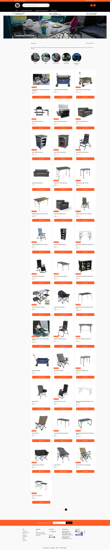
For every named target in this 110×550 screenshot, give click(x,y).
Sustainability (25, 536)
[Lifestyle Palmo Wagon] (41, 362)
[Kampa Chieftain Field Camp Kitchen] (63, 113)
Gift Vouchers (25, 531)
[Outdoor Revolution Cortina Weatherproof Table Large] (85, 299)
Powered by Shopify (63, 547)
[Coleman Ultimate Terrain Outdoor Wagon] (85, 81)
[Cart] (94, 5)
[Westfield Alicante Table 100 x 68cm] (85, 175)
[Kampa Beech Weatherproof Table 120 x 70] (85, 330)
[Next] (66, 509)
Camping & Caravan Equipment (41, 10)
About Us (24, 533)
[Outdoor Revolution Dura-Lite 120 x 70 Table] (41, 205)
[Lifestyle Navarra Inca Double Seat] (41, 457)
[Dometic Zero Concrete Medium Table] (63, 175)
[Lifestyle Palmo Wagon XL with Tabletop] (63, 81)
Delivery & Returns (26, 532)
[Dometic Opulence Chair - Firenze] (63, 393)
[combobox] (35, 5)
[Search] (47, 5)
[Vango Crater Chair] (63, 457)
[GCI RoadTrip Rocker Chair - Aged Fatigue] (85, 457)
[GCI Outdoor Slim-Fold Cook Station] (41, 299)
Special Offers (54, 10)
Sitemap (57, 547)
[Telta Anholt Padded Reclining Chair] (85, 144)
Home (15, 33)
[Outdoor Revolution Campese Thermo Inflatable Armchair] (41, 331)
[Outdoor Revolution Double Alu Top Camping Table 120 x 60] (85, 425)
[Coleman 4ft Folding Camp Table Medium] (63, 425)
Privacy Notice (52, 547)
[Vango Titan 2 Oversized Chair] (63, 299)
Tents (16, 10)
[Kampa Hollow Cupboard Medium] (63, 144)
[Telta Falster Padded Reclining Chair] (63, 330)
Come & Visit (25, 540)
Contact (24, 539)
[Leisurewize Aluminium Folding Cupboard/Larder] (85, 268)
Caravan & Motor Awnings (26, 10)
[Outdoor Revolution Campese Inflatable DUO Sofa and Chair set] (41, 82)
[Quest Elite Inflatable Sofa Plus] (41, 175)
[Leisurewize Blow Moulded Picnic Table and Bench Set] (85, 237)
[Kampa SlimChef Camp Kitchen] (41, 113)
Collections (19, 33)
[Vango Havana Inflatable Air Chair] (63, 205)
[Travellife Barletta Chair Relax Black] (41, 268)
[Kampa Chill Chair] (41, 425)
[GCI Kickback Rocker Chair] (63, 362)
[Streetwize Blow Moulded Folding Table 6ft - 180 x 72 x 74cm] (85, 394)
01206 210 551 (92, 0)
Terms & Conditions (46, 547)
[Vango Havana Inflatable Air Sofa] (85, 113)
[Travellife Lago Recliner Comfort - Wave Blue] (41, 236)
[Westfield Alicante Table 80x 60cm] (85, 362)
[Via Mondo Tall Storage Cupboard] (63, 236)
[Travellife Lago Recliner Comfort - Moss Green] (85, 205)
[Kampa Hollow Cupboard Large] (41, 144)
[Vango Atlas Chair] (41, 393)
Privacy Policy (25, 535)
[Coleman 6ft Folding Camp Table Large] (63, 268)
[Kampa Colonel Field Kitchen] (41, 487)
